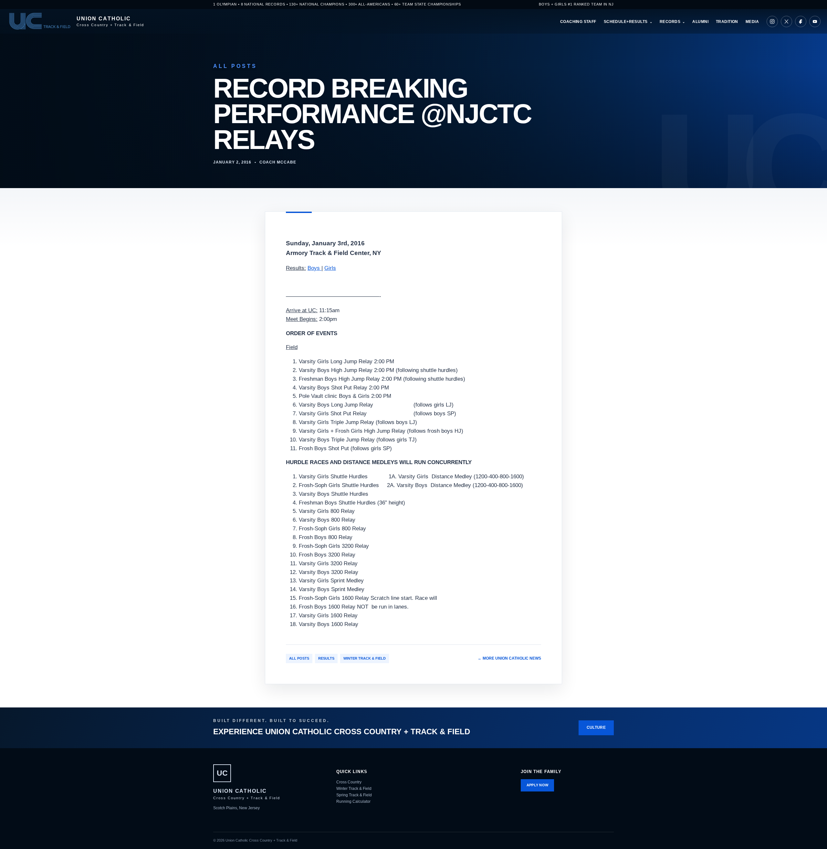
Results (326, 658)
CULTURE (596, 727)
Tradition (727, 21)
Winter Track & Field (364, 658)
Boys (314, 268)
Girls (330, 268)
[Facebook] (800, 21)
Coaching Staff (578, 21)
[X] (786, 21)
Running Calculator (353, 801)
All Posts (299, 658)
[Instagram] (772, 21)
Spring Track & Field (354, 795)
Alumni (700, 21)
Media (752, 21)
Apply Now (538, 785)
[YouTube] (815, 21)
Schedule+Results (626, 21)
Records (670, 21)
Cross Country (348, 782)
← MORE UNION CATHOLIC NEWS (509, 658)
